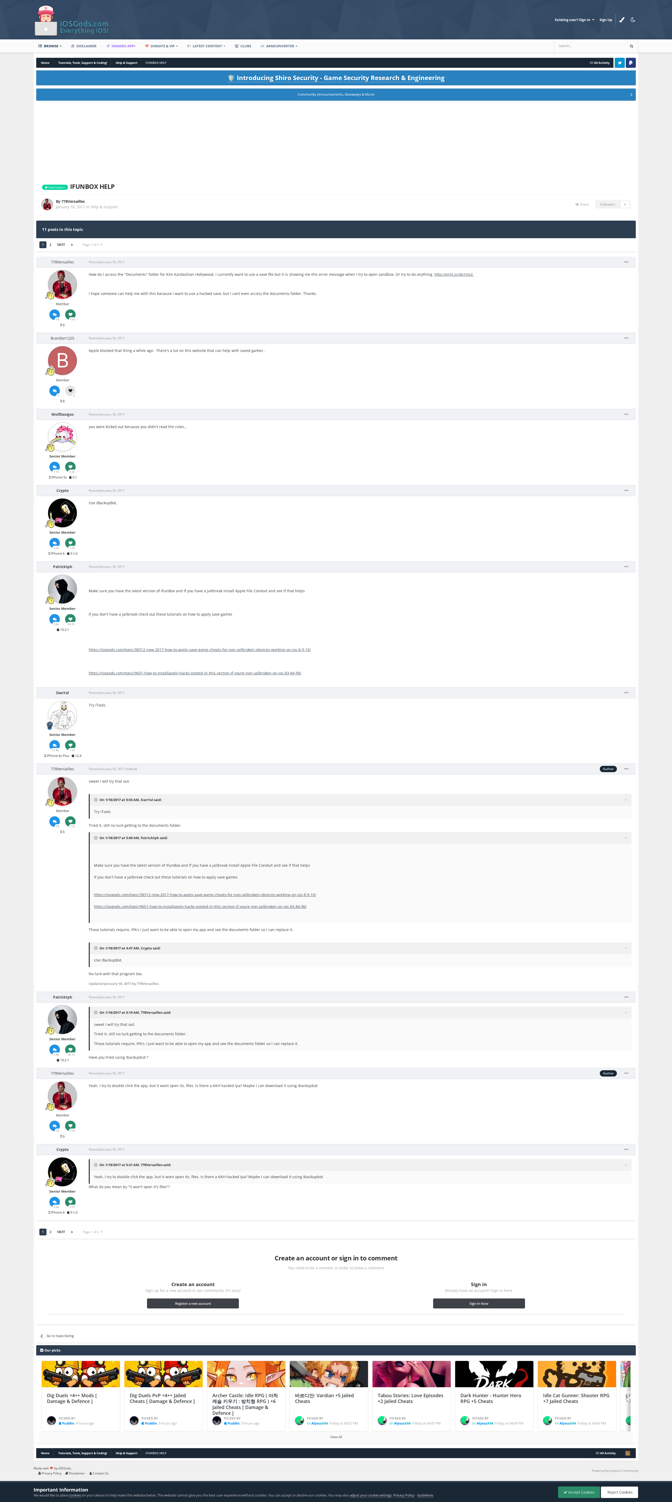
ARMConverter (279, 46)
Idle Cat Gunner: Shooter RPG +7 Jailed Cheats (576, 1398)
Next (61, 244)
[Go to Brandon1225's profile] (62, 360)
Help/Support (56, 187)
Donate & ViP (162, 46)
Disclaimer (86, 46)
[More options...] (626, 262)
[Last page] (72, 244)
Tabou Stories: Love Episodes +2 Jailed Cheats (410, 1398)
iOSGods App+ (123, 46)
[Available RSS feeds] (628, 1453)
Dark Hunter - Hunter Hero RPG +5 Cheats (490, 1398)
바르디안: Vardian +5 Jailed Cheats (324, 1398)
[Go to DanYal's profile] (62, 715)
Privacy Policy (51, 1473)
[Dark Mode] (632, 19)
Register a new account (193, 1303)
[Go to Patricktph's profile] (62, 589)
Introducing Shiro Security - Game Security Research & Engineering (336, 77)
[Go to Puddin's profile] (51, 1420)
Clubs (245, 46)
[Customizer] (621, 19)
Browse (50, 46)
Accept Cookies (581, 1492)
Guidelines (425, 1495)
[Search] (631, 46)
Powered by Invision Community (615, 1470)
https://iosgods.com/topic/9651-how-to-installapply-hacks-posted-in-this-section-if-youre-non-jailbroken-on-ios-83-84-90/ (195, 673)
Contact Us (100, 1473)
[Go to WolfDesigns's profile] (62, 436)
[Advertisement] (336, 141)
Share (583, 204)
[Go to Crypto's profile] (62, 512)
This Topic (610, 46)
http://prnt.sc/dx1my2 (454, 274)
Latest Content (207, 46)
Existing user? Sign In (573, 19)
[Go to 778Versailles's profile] (47, 204)
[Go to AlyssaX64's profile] (299, 1420)
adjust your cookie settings (371, 1495)
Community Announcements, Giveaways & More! (336, 94)
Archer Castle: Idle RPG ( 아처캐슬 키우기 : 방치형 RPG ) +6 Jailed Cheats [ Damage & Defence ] (245, 1404)
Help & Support (104, 206)
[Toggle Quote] (96, 800)
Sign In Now (479, 1303)
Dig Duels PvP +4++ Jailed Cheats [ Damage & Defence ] (162, 1398)
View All (336, 1437)
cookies (75, 1495)
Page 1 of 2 (92, 244)
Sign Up (606, 19)
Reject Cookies (619, 1492)
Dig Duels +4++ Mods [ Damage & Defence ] (72, 1398)
